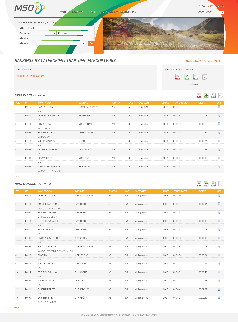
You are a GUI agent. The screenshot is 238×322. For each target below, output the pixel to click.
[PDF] (179, 79)
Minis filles (22, 76)
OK (91, 43)
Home (62, 12)
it (215, 6)
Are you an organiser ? (118, 12)
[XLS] (188, 79)
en (210, 6)
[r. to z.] (50, 22)
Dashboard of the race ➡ (205, 61)
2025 (209, 12)
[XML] (206, 79)
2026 (201, 12)
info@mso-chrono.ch (120, 315)
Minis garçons (37, 76)
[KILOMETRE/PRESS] (197, 79)
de (204, 6)
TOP (16, 177)
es (222, 6)
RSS (134, 315)
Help (92, 12)
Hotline (77, 12)
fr (197, 6)
